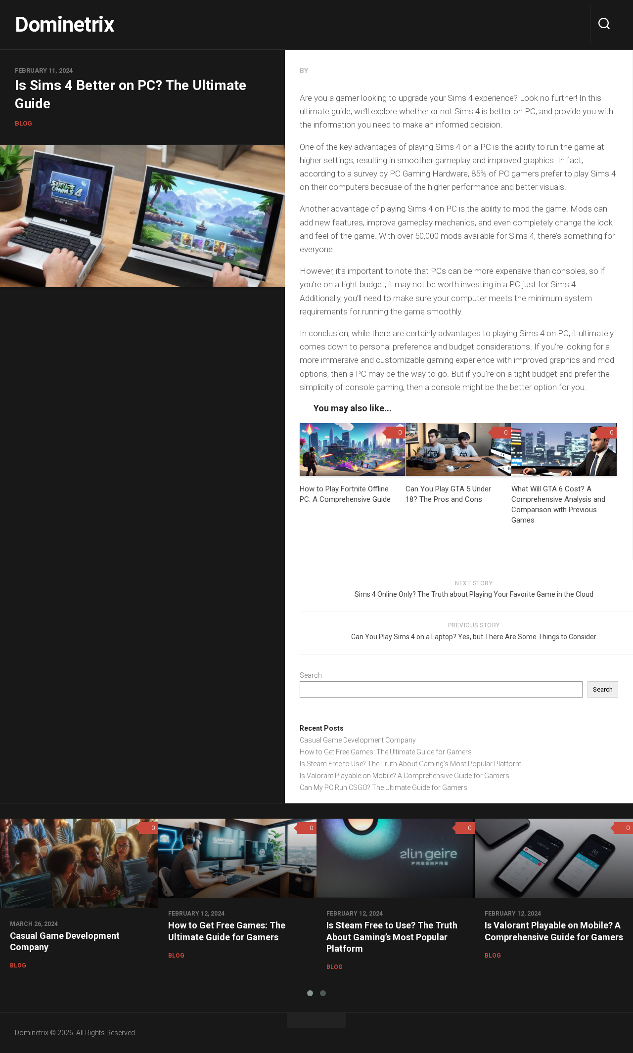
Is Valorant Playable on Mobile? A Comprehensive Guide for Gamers (404, 776)
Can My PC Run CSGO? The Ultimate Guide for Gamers (383, 787)
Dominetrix (64, 24)
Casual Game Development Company (358, 740)
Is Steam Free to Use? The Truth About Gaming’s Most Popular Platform (411, 764)
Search (311, 675)
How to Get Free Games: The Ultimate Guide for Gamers (386, 752)
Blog (23, 123)
